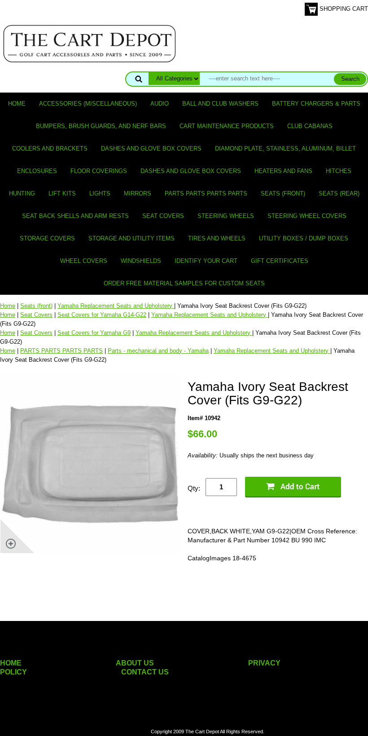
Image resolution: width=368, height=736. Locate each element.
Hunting (22, 193)
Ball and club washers (220, 103)
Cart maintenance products (227, 126)
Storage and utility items (131, 238)
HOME (11, 663)
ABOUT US (135, 663)
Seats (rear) (339, 193)
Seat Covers (163, 216)
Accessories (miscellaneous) (88, 103)
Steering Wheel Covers (306, 216)
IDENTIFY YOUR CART (206, 260)
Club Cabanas (310, 126)
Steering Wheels (225, 216)
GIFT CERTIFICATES (279, 260)
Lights (99, 193)
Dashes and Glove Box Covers (151, 148)
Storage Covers (47, 238)
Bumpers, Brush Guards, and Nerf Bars (101, 126)
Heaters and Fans (283, 171)
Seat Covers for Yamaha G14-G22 (101, 314)
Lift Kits (62, 193)
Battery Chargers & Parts (316, 103)
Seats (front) (283, 193)
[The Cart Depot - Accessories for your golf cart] (90, 43)
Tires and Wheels (216, 238)
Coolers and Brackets (50, 148)
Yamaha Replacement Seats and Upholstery (115, 305)
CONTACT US (145, 672)
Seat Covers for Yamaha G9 (94, 332)
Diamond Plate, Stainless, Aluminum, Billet (285, 148)
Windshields (141, 260)
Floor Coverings (98, 171)
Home (17, 103)
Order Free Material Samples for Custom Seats (184, 283)
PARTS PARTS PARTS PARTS (206, 193)
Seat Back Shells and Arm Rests (75, 216)
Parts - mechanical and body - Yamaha (158, 350)
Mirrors (137, 193)
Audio (159, 103)
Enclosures (37, 171)
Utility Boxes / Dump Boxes (303, 238)
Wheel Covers (83, 260)
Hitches (338, 171)
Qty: (194, 488)
